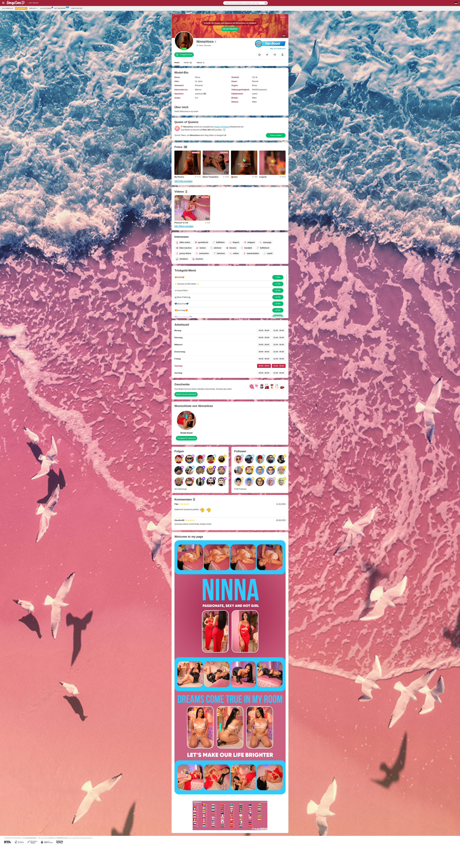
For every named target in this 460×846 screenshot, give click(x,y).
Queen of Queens (222, 127)
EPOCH (51, 838)
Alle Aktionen (45, 8)
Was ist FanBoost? (278, 49)
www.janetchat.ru (31, 838)
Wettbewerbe (60, 8)
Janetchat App (76, 8)
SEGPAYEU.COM (62, 838)
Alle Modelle (7, 8)
